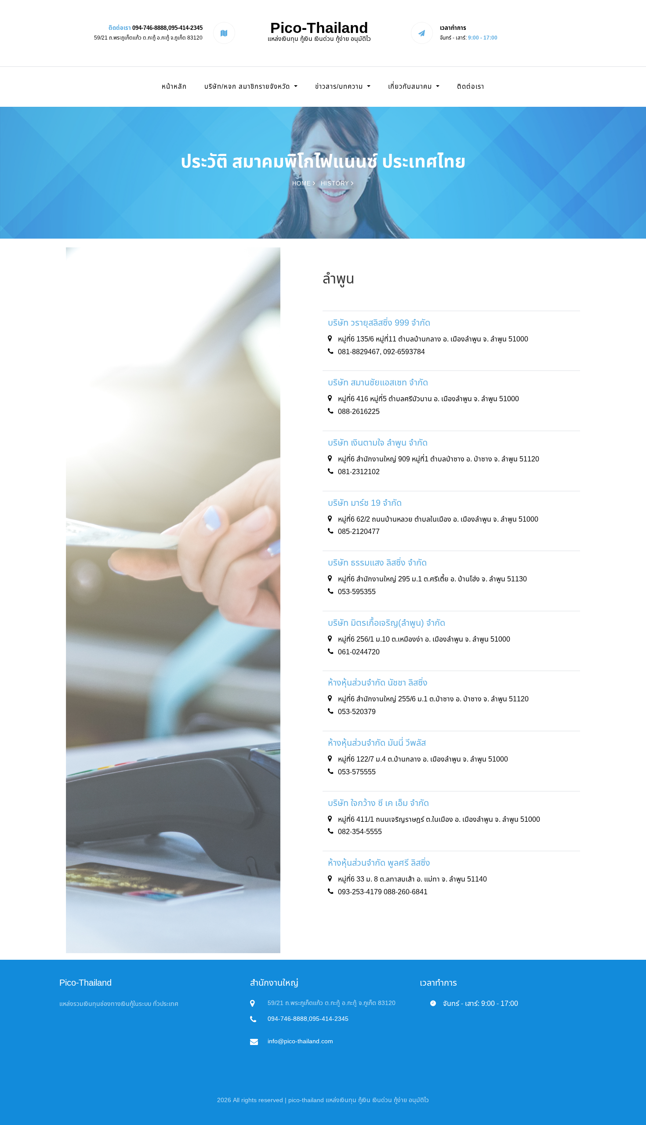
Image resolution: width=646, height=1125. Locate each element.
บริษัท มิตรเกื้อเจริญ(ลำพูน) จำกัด (386, 623)
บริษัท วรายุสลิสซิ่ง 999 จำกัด (379, 323)
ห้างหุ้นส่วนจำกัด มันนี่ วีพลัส (377, 743)
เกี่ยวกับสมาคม (411, 87)
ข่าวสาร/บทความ (340, 87)
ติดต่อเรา (470, 87)
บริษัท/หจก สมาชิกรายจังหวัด (248, 87)
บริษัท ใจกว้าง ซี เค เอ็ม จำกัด (378, 803)
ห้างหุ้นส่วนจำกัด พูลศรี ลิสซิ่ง (379, 863)
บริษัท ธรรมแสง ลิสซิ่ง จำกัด (377, 563)
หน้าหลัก (174, 87)
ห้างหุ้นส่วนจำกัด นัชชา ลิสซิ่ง (378, 683)
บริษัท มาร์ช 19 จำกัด (365, 503)
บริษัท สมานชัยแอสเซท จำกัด (378, 382)
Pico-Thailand (319, 31)
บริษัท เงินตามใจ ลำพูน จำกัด (378, 443)
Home (302, 183)
